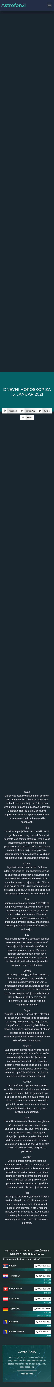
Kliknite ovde (27, 1373)
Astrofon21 (13, 5)
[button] (50, 5)
